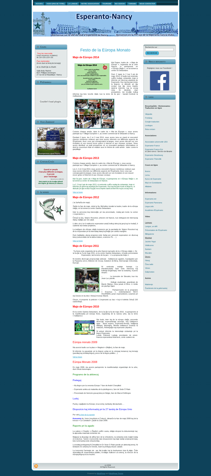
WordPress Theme (116, 473)
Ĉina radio (149, 264)
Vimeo (147, 268)
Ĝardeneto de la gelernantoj (156, 288)
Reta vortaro (150, 129)
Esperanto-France (152, 146)
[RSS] (36, 466)
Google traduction (152, 122)
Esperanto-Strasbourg (154, 155)
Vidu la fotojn (78, 192)
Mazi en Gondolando (153, 183)
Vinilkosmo (149, 245)
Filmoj (147, 260)
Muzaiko (148, 253)
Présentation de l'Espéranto (156, 230)
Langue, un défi (151, 226)
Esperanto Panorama (153, 203)
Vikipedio (148, 114)
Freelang (148, 118)
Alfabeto (148, 186)
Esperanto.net (150, 199)
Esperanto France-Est (154, 149)
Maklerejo (149, 284)
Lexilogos (149, 125)
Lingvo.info (149, 206)
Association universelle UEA (156, 142)
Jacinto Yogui (150, 242)
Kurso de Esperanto (153, 179)
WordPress (101, 473)
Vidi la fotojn (77, 357)
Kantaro (148, 249)
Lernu (147, 175)
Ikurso (147, 171)
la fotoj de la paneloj (87, 415)
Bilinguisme (149, 234)
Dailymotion (149, 272)
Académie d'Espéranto (154, 210)
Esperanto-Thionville (153, 159)
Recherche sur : (151, 47)
